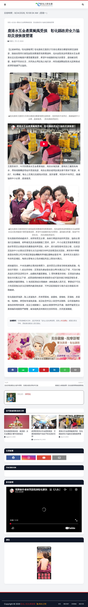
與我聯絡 (74, 604)
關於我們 (66, 604)
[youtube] (44, 457)
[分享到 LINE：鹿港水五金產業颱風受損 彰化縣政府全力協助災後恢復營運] (23, 370)
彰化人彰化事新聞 (28, 604)
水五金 (14, 22)
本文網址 (64, 321)
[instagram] (29, 457)
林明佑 (28, 394)
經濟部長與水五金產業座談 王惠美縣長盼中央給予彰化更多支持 (44, 433)
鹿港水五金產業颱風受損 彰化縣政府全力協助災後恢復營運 (71, 432)
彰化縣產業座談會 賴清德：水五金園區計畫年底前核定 (16, 432)
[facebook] (13, 457)
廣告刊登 (81, 604)
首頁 (9, 22)
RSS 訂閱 (42, 604)
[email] (59, 457)
